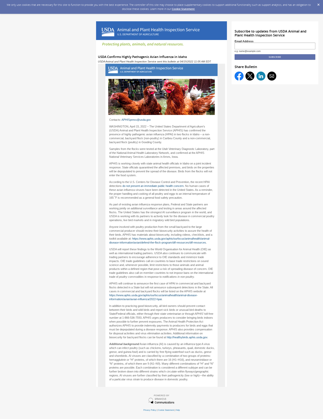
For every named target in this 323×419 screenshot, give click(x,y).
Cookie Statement (183, 9)
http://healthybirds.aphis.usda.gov (187, 337)
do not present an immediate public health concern (153, 185)
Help (178, 410)
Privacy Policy (149, 410)
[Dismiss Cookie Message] (318, 3)
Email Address (244, 41)
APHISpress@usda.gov (136, 119)
